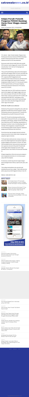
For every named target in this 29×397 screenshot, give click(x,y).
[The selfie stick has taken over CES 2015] (4, 182)
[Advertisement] (14, 285)
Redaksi (15, 349)
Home (10, 349)
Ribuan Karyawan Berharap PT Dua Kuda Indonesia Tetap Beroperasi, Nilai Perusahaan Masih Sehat (17, 189)
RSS (19, 349)
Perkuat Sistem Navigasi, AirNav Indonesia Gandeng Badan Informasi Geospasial (17, 195)
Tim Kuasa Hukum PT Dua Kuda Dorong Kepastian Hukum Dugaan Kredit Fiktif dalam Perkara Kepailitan (17, 182)
